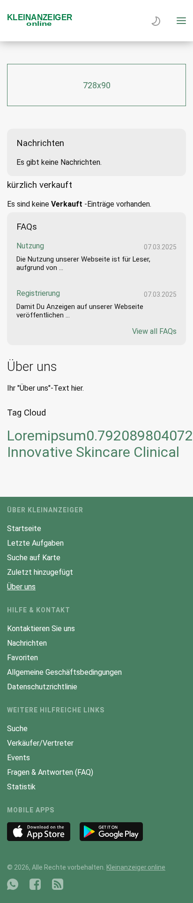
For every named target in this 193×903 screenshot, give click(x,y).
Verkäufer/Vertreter (40, 743)
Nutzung (30, 245)
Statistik (21, 786)
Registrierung (38, 293)
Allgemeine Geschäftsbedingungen (64, 672)
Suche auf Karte (33, 557)
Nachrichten (27, 643)
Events (18, 757)
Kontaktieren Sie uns (41, 628)
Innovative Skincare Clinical (93, 452)
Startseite (24, 528)
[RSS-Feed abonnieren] (57, 884)
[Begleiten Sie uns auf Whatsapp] (12, 884)
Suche (17, 728)
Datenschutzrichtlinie (42, 686)
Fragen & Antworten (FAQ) (50, 772)
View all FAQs (154, 331)
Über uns (21, 586)
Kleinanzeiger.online (135, 867)
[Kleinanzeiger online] (40, 23)
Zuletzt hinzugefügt (40, 572)
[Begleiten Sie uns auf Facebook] (35, 884)
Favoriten (22, 657)
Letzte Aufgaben (35, 543)
